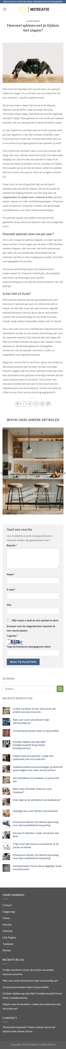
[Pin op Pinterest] (42, 404)
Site (9, 604)
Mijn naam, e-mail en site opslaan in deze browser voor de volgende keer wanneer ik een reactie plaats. (32, 625)
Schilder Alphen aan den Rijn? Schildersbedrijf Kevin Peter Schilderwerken (29, 745)
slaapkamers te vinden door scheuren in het (27, 197)
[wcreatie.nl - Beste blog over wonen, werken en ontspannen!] (33, 9)
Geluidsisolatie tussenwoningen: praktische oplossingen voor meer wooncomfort (38, 768)
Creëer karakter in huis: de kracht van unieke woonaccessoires (34, 710)
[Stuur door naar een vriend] (36, 404)
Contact (7, 905)
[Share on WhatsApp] (17, 404)
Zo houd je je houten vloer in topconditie (36, 730)
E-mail (11, 589)
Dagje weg (9, 911)
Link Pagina (9, 937)
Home (6, 917)
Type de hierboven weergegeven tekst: (29, 646)
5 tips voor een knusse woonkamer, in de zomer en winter (36, 845)
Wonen (7, 950)
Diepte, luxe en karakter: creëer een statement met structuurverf (33, 757)
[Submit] (60, 689)
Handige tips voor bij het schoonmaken (35, 810)
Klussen (7, 924)
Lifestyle (8, 930)
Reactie (12, 545)
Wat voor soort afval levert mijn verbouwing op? (31, 721)
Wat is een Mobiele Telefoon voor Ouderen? (32, 790)
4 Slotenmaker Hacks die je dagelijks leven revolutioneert (37, 867)
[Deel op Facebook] (24, 404)
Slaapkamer (33, 21)
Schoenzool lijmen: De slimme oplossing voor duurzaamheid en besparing (36, 823)
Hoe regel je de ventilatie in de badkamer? (37, 799)
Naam (11, 574)
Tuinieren (8, 943)
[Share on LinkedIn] (48, 404)
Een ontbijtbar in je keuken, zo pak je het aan (36, 779)
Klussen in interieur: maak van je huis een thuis (36, 834)
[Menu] (5, 9)
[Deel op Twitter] (30, 404)
